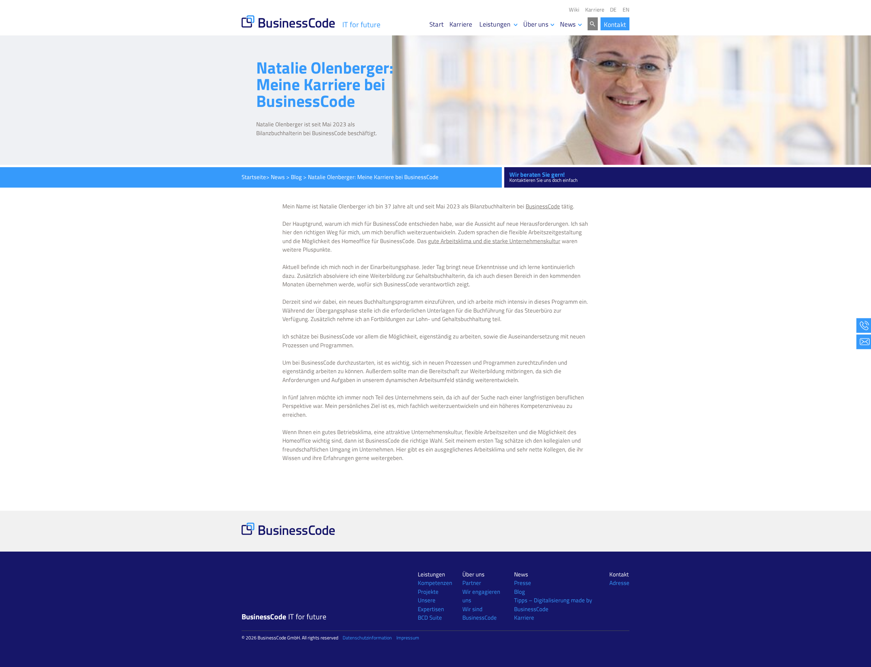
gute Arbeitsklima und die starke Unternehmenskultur (494, 241)
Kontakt (615, 24)
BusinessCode (543, 206)
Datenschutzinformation (367, 637)
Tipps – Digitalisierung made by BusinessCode (553, 605)
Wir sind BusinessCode (479, 613)
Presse (522, 582)
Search (593, 23)
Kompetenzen (435, 582)
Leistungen (431, 574)
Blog (296, 177)
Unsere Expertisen (431, 605)
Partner (471, 582)
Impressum (407, 637)
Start (436, 24)
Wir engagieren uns (481, 596)
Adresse (619, 582)
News (568, 24)
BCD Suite (430, 617)
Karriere (594, 9)
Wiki (574, 9)
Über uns (535, 24)
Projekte (428, 591)
